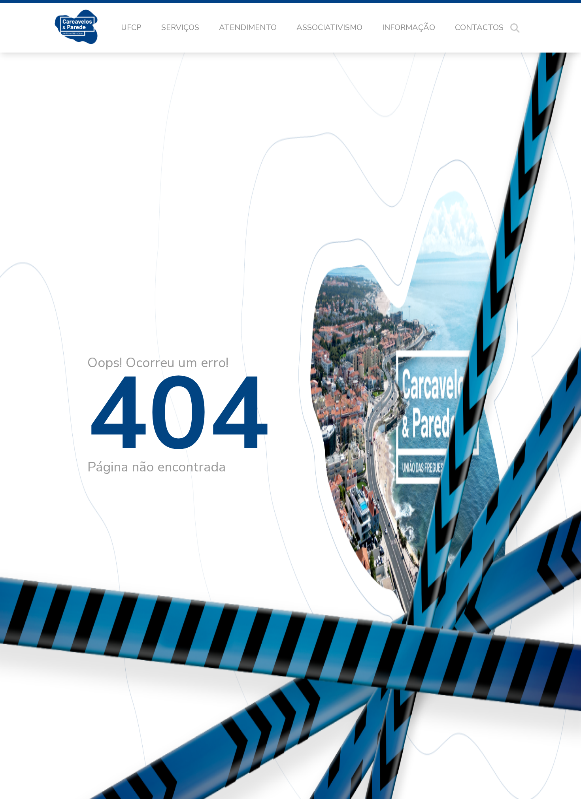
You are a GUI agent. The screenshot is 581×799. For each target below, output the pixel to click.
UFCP (131, 27)
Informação (408, 27)
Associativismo (329, 27)
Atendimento (248, 27)
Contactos (479, 27)
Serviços (180, 27)
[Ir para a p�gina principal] (84, 28)
